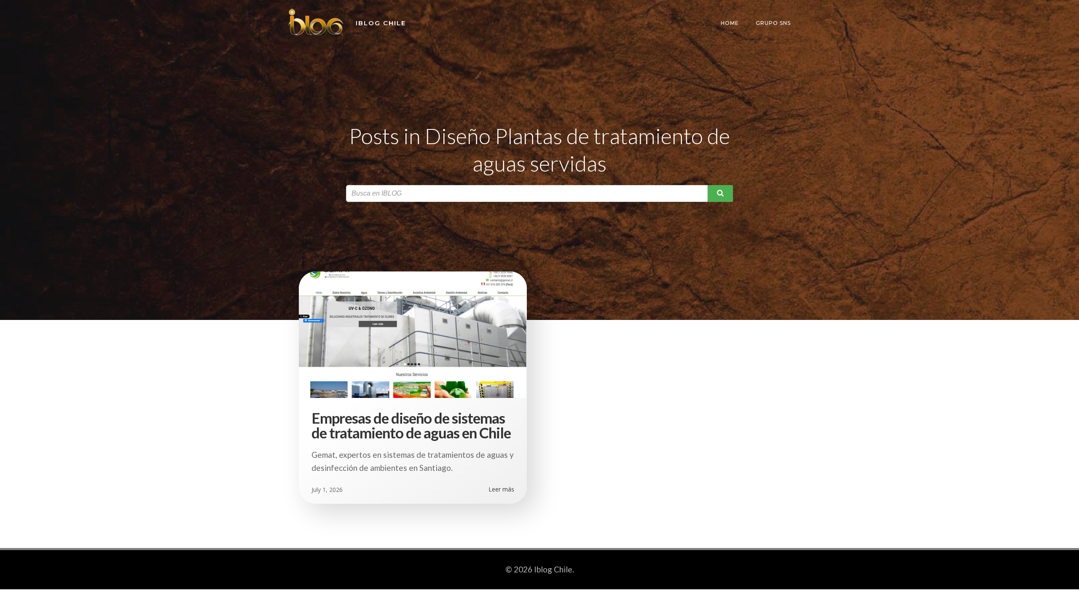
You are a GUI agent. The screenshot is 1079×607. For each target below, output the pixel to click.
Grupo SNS (773, 23)
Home (730, 23)
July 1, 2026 (327, 490)
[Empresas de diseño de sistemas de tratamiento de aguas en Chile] (413, 333)
